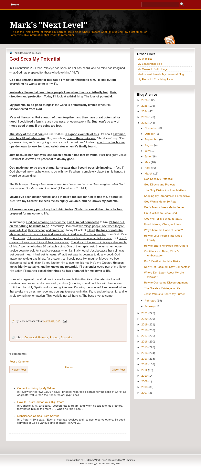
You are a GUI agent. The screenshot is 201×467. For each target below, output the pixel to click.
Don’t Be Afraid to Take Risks (162, 261)
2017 (144, 335)
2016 (144, 341)
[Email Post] (64, 321)
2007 (144, 392)
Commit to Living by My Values (36, 388)
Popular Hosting (87, 463)
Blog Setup (116, 463)
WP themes (128, 460)
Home (69, 367)
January (150, 306)
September (152, 139)
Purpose (54, 337)
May (148, 162)
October (150, 133)
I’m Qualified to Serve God (160, 212)
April (148, 167)
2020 (144, 318)
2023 (144, 117)
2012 (144, 364)
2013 (144, 358)
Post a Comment (19, 361)
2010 (144, 375)
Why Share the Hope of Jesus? (163, 230)
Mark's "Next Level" (48, 25)
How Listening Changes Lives (162, 224)
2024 (144, 111)
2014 (144, 352)
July (147, 150)
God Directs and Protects (159, 184)
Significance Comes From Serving (38, 415)
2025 (144, 105)
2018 (144, 330)
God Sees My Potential (34, 59)
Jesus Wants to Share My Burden (164, 293)
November (151, 128)
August (149, 145)
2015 (144, 347)
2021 (144, 313)
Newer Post (19, 369)
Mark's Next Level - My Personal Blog (160, 74)
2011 (144, 370)
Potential (43, 337)
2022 (144, 122)
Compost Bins (103, 463)
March (149, 173)
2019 (144, 324)
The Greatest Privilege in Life (162, 288)
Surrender (66, 337)
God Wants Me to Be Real (160, 201)
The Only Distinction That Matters (165, 190)
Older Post (118, 369)
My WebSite (144, 58)
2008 (144, 387)
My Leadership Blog (149, 63)
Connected (31, 337)
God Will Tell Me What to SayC (163, 218)
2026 (144, 100)
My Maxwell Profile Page (152, 69)
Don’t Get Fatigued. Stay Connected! (167, 266)
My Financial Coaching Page (155, 79)
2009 (144, 381)
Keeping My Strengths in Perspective (167, 195)
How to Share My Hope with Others (166, 245)
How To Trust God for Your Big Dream (40, 401)
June (148, 156)
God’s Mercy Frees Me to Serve (164, 207)
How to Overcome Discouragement (166, 282)
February (151, 300)
